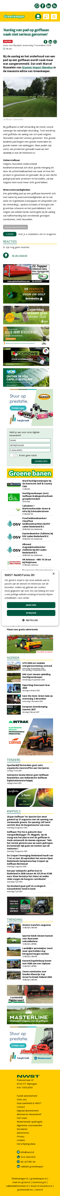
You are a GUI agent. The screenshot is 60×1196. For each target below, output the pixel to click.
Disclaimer (22, 1129)
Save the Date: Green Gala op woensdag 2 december (37, 697)
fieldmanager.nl (20, 1178)
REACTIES (10, 241)
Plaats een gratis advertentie (22, 629)
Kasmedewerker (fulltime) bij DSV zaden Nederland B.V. (37, 535)
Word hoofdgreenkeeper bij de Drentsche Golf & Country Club (37, 483)
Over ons (22, 1099)
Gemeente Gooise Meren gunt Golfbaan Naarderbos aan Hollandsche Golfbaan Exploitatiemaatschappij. (28, 777)
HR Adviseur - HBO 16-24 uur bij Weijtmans (36, 561)
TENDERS (13, 760)
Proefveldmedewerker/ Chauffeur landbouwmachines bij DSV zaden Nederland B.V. (36, 522)
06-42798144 (28, 1161)
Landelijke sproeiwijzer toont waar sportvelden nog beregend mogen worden (37, 951)
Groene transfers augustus (36, 924)
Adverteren (23, 1132)
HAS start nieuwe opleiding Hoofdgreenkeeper (36, 675)
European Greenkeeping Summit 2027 (35, 708)
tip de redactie (19, 255)
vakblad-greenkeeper (32, 1166)
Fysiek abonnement (27, 1095)
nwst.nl (39, 1189)
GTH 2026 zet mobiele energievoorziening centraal (37, 664)
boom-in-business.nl (41, 1185)
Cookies (21, 1140)
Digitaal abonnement (28, 1110)
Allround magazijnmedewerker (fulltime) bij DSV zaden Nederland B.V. (34, 548)
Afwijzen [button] (31, 612)
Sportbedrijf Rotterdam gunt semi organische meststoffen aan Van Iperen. (28, 766)
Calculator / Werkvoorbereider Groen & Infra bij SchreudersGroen (36, 508)
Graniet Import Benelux (37, 67)
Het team (22, 1117)
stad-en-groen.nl (21, 1182)
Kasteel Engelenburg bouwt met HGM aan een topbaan (36, 962)
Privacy (20, 1136)
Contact (21, 1106)
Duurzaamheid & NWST (29, 1103)
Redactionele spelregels (29, 1121)
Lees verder (23, 597)
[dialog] (30, 598)
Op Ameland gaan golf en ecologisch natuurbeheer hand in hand (26, 887)
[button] (30, 620)
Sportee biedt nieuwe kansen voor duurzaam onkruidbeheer (37, 938)
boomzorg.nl (39, 1182)
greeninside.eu (25, 1189)
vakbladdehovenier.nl (17, 1185)
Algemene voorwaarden (29, 1125)
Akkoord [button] (31, 605)
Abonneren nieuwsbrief (29, 1114)
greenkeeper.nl (38, 1178)
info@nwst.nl (27, 1152)
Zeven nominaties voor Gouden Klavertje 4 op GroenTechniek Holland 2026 (37, 974)
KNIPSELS (14, 811)
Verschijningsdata (26, 1143)
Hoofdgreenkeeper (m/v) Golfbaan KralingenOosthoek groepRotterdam (37, 496)
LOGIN (9, 234)
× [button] (53, 574)
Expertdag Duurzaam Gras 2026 (36, 686)
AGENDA (13, 658)
